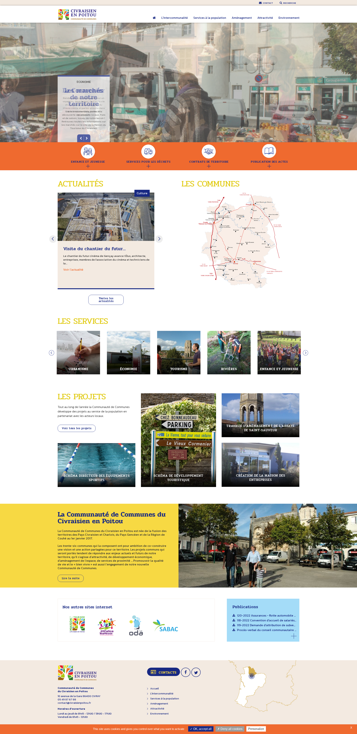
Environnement (289, 17)
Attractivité (265, 17)
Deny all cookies (231, 728)
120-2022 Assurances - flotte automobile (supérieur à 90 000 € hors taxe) (267, 616)
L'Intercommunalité (174, 17)
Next (159, 239)
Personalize (256, 728)
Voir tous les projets (76, 428)
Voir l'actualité (73, 269)
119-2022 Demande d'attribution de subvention (267, 625)
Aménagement (242, 17)
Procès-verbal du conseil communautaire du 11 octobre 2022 (267, 630)
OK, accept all (202, 728)
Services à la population (209, 17)
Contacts (167, 672)
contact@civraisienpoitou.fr (74, 703)
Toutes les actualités (106, 299)
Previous (53, 239)
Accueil (154, 20)
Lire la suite (71, 578)
